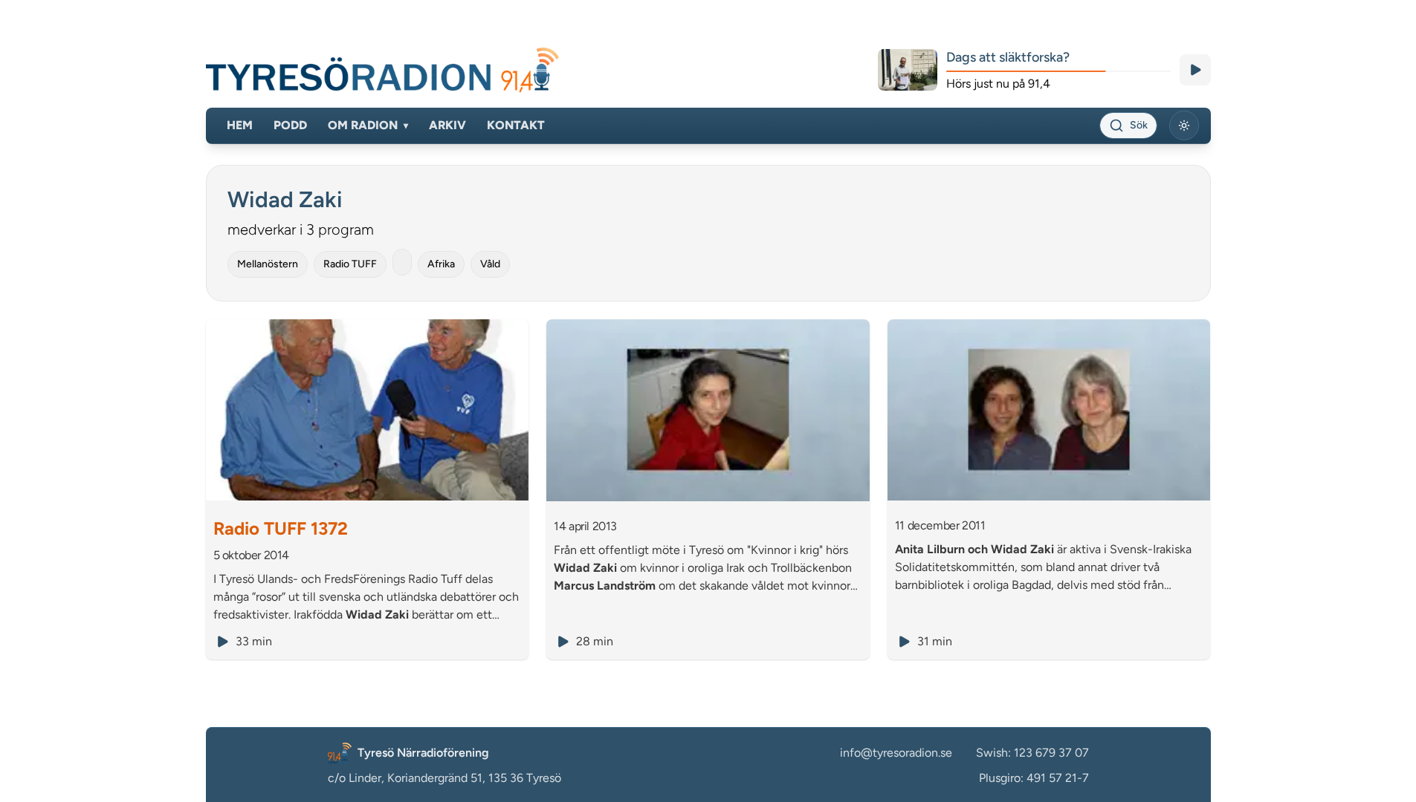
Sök (1139, 125)
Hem (240, 125)
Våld (490, 264)
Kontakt (516, 125)
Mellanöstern (267, 264)
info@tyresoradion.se (896, 753)
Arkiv (447, 125)
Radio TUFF (350, 264)
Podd (290, 125)
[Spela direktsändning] (1195, 69)
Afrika (441, 264)
